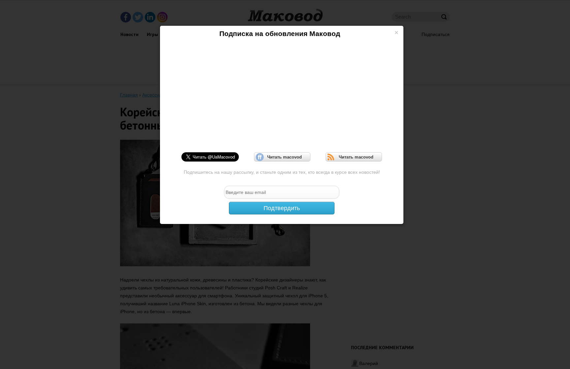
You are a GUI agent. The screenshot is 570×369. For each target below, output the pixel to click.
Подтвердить (282, 208)
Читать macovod (282, 157)
